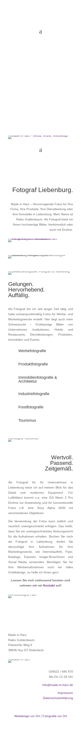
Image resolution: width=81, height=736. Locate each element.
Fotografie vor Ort (55, 716)
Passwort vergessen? (20, 67)
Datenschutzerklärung (58, 698)
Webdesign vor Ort (27, 716)
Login (40, 78)
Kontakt (49, 585)
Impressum (65, 693)
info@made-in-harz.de (57, 685)
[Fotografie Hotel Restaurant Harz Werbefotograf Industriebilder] (40, 238)
